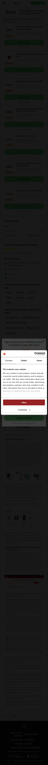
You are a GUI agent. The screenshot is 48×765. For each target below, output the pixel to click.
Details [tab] (24, 360)
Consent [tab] (8, 360)
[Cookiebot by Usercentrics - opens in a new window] (34, 353)
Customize (22, 410)
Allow (24, 402)
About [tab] (39, 360)
